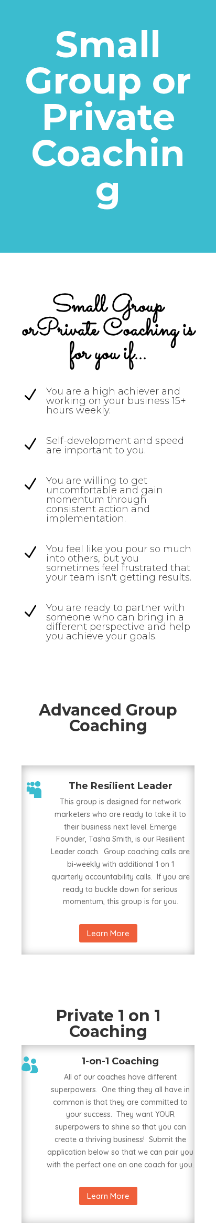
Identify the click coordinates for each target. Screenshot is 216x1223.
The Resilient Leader (120, 786)
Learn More (108, 933)
